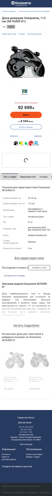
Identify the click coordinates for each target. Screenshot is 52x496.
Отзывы (21, 34)
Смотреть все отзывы (14, 275)
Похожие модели (34, 34)
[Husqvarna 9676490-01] (26, 62)
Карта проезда (26, 444)
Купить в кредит (26, 127)
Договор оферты (9, 459)
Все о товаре (10, 177)
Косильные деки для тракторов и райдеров (34, 11)
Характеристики (9, 34)
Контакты (6, 454)
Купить (26, 115)
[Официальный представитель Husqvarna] (20, 3)
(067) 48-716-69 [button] (24, 423)
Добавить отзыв (39, 268)
